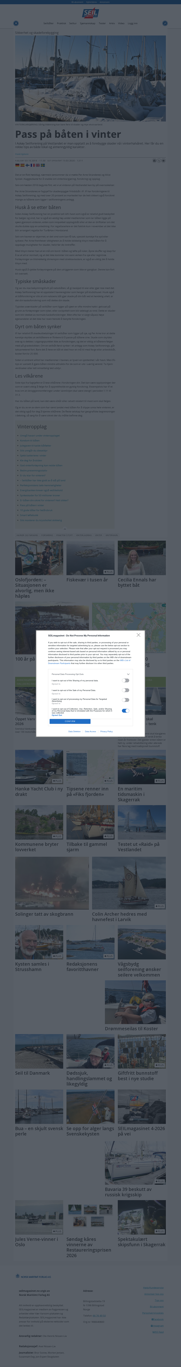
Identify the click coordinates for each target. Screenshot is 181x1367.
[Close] (139, 636)
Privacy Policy (106, 731)
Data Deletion (74, 731)
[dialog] (90, 683)
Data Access (90, 731)
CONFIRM (70, 721)
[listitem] (90, 674)
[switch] (125, 680)
